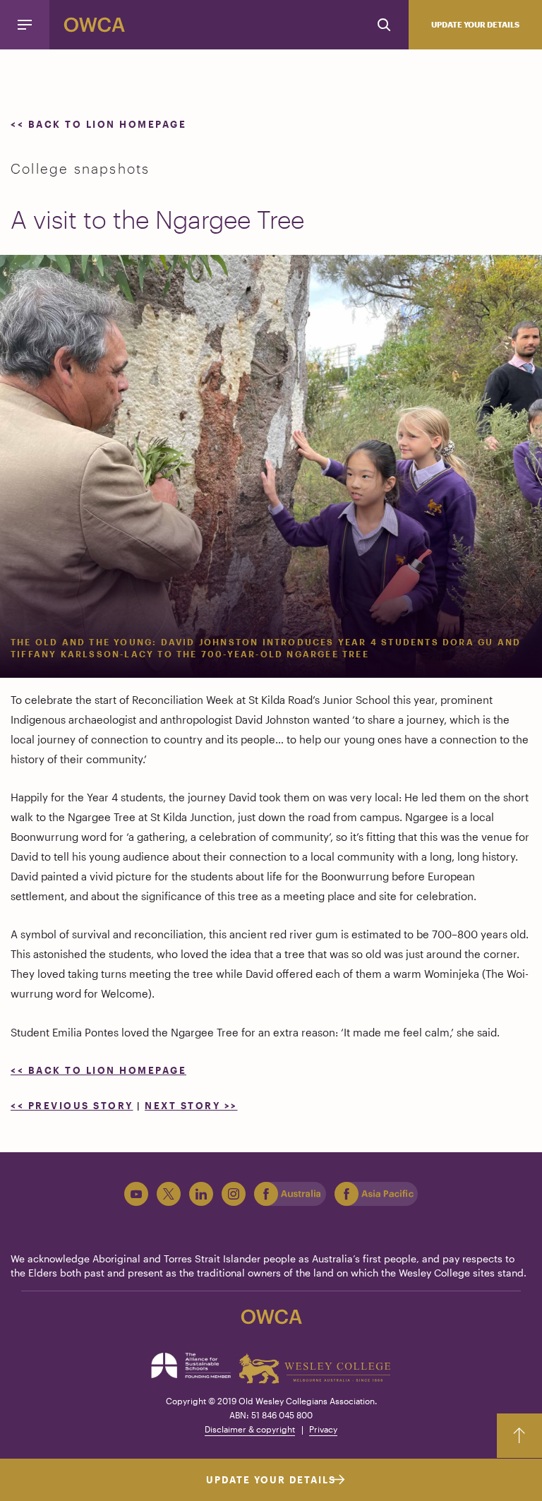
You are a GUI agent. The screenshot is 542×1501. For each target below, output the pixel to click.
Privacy (323, 1429)
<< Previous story (72, 1105)
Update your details (475, 24)
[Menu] (24, 24)
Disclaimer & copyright (250, 1429)
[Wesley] (315, 1368)
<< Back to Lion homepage (98, 124)
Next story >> (191, 1105)
